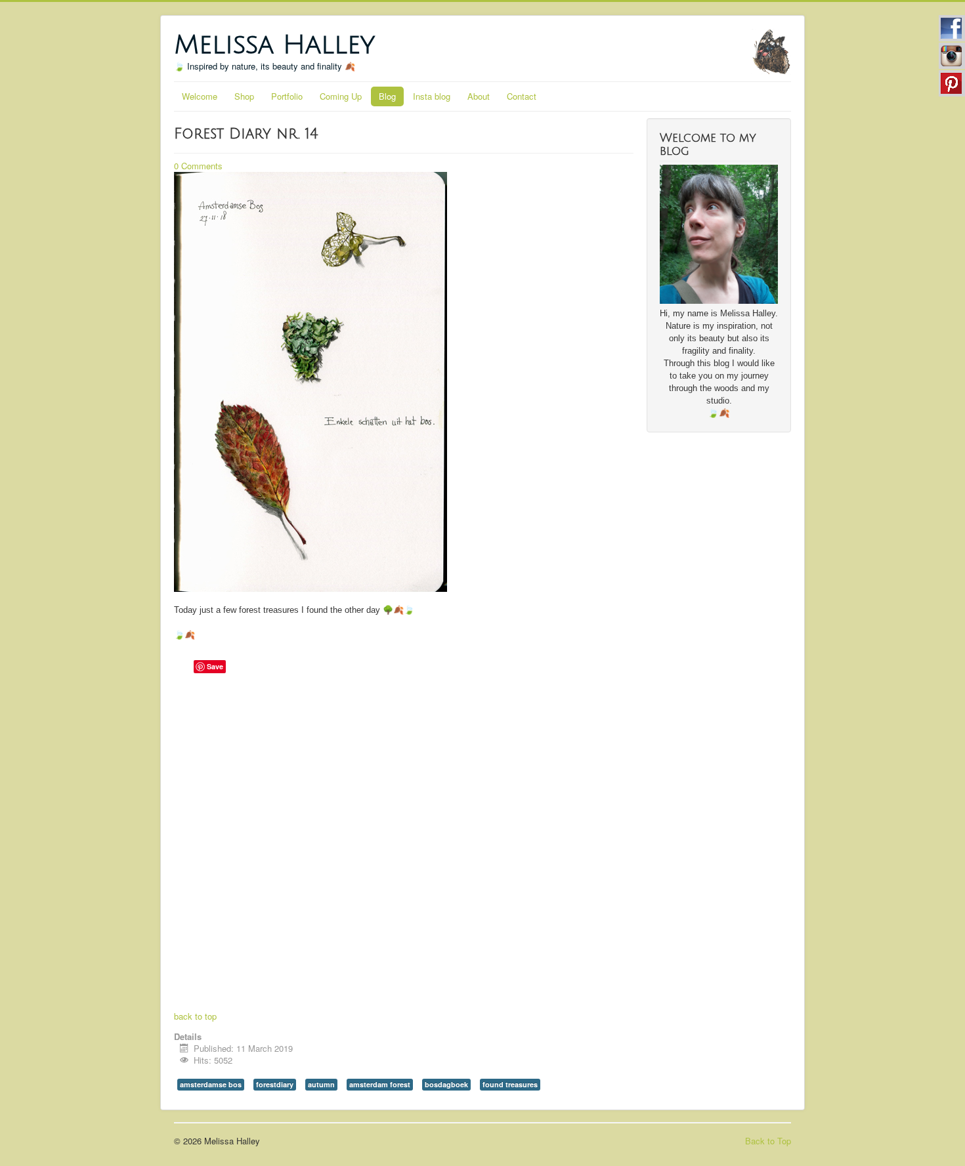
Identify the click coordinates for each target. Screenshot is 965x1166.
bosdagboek (446, 1084)
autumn (321, 1084)
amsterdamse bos (211, 1084)
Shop (244, 96)
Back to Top (768, 1141)
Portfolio (287, 96)
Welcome (199, 96)
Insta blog (431, 96)
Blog (387, 96)
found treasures (510, 1084)
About (478, 96)
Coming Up (341, 96)
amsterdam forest (379, 1084)
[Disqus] (403, 844)
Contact (521, 96)
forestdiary (274, 1084)
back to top (195, 1016)
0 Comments (198, 165)
